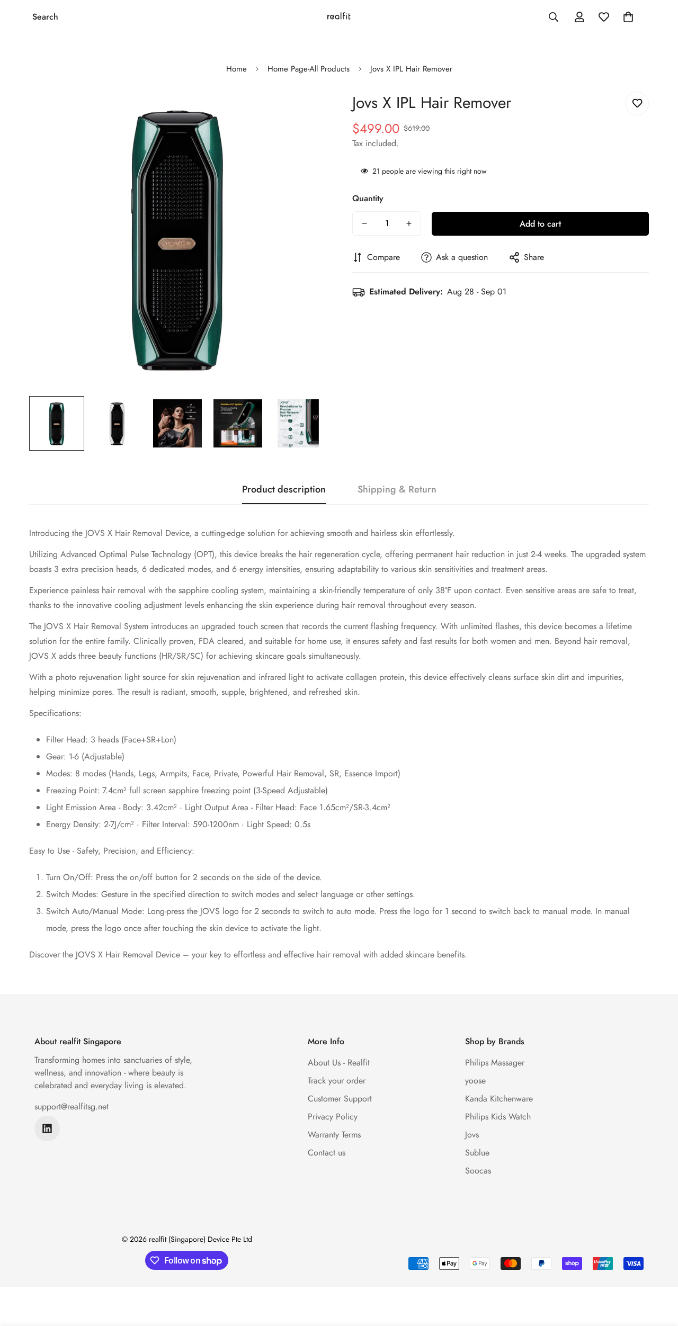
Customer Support (340, 1098)
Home (236, 69)
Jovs (472, 1134)
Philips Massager (494, 1062)
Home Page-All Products (308, 69)
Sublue (477, 1152)
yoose (475, 1080)
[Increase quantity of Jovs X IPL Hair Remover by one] (409, 223)
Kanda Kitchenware (499, 1098)
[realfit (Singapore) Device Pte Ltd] (339, 17)
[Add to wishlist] (637, 103)
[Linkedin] (47, 1128)
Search (45, 17)
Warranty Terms (334, 1134)
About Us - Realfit (339, 1062)
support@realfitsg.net (71, 1106)
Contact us (326, 1152)
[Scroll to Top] (657, 1268)
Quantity (367, 198)
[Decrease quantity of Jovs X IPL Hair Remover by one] (364, 223)
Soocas (478, 1170)
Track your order (336, 1080)
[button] (628, 17)
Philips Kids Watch (498, 1116)
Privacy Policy (333, 1116)
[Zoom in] (303, 114)
